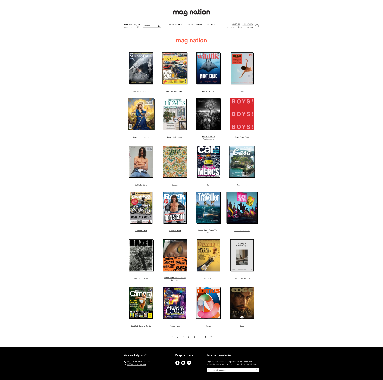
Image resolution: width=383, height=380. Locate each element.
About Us (236, 24)
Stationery (194, 25)
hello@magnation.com (136, 364)
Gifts (211, 25)
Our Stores (248, 24)
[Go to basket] (257, 26)
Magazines (175, 25)
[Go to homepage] (191, 12)
